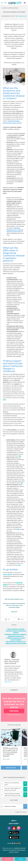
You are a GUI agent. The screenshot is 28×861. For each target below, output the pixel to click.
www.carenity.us (9, 848)
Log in (20, 859)
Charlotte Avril (22, 16)
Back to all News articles (10, 8)
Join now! (14, 711)
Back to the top (21, 812)
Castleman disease (10, 806)
